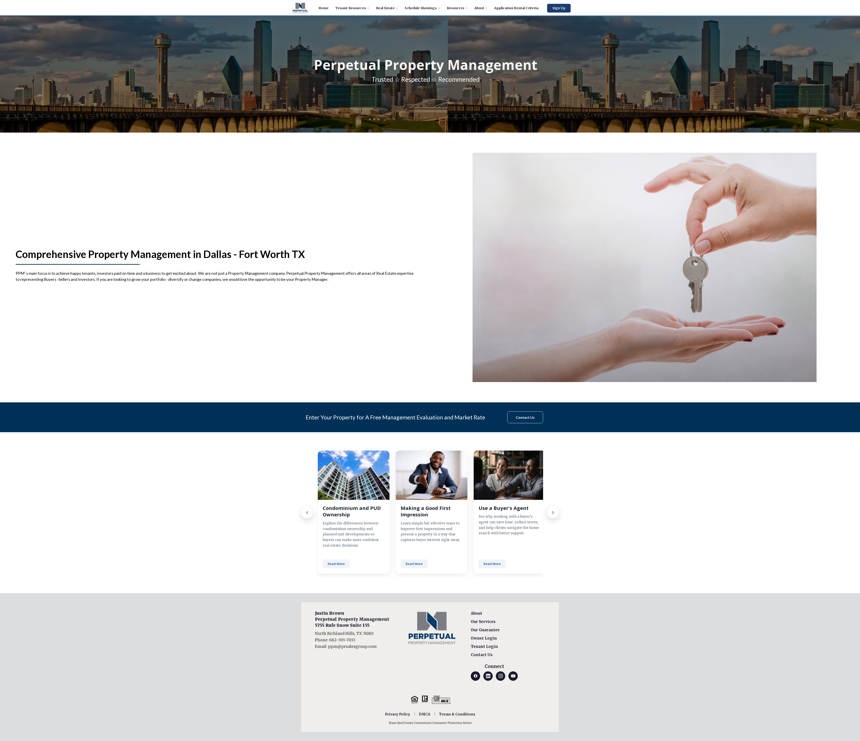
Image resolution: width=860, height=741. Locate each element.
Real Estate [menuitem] (385, 8)
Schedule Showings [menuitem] (420, 8)
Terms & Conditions (457, 714)
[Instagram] (500, 676)
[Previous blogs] (307, 512)
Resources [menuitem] (455, 8)
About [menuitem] (479, 8)
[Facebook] (475, 676)
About (476, 613)
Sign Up (559, 8)
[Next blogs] (553, 512)
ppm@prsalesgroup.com (352, 646)
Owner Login (484, 638)
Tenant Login (484, 646)
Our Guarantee (485, 629)
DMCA (424, 714)
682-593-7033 (342, 640)
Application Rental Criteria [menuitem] (516, 8)
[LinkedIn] (488, 676)
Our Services (483, 621)
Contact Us (481, 654)
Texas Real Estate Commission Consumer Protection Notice (430, 723)
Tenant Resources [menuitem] (350, 8)
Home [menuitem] (323, 8)
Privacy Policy (397, 714)
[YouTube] (513, 676)
